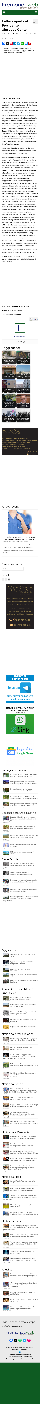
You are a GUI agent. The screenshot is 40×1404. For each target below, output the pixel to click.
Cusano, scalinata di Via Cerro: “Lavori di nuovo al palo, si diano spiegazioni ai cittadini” (20, 1040)
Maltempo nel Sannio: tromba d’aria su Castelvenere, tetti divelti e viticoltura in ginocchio (20, 1065)
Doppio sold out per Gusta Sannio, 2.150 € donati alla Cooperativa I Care (24, 1106)
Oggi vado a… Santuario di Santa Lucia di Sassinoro (24, 981)
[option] (20, 533)
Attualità (22, 34)
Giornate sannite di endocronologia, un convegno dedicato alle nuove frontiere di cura (20, 1123)
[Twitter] (19, 342)
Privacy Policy (16, 1349)
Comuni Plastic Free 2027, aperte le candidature (22, 1182)
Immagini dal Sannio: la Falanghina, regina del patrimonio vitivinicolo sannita (24, 797)
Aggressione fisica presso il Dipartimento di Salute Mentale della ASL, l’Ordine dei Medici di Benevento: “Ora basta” (20, 1090)
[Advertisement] (20, 76)
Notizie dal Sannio (29, 34)
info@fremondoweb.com (13, 1326)
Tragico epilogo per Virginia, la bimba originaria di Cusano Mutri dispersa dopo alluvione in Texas (20, 1227)
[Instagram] (24, 342)
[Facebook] (16, 342)
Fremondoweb (7, 34)
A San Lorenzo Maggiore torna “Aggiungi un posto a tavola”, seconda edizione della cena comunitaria (19, 1056)
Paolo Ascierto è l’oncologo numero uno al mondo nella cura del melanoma (24, 1236)
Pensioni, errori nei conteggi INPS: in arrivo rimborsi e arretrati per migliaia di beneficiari (20, 1275)
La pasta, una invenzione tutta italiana (23, 1026)
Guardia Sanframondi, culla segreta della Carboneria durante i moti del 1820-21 (19, 865)
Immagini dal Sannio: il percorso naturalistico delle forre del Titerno (22, 790)
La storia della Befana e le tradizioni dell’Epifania (22, 1293)
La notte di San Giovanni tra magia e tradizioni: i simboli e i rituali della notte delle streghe (20, 819)
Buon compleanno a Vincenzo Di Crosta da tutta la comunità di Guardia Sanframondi (20, 898)
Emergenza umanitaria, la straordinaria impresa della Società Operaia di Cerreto (20, 882)
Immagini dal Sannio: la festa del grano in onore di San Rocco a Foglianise (23, 804)
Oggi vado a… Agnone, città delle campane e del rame (21, 963)
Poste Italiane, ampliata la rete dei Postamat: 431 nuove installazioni (22, 1189)
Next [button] (36, 534)
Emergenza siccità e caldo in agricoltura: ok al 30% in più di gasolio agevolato (24, 1159)
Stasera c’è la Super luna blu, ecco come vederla (22, 1252)
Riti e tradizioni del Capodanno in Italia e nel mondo (24, 1300)
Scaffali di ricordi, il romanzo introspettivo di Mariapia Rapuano (21, 874)
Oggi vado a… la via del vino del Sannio (23, 975)
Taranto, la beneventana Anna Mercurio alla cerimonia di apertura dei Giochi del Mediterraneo (20, 1197)
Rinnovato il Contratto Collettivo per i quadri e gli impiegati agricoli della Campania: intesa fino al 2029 (19, 1167)
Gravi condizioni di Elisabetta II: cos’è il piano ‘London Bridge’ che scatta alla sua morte (19, 1260)
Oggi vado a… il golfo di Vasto (20, 969)
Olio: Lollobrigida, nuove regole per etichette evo (22, 1206)
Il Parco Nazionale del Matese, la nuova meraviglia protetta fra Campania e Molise (20, 837)
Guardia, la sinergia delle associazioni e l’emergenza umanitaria (23, 890)
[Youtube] (21, 342)
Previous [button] (3, 534)
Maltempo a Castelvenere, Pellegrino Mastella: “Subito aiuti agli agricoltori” (23, 1137)
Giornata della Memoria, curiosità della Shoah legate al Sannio (23, 1013)
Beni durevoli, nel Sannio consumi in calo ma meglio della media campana (24, 1145)
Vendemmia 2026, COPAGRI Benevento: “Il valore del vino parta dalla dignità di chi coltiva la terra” (19, 1114)
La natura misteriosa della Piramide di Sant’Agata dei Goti (23, 1005)
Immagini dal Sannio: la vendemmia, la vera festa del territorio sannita (23, 775)
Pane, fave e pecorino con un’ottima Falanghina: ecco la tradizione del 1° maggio (19, 828)
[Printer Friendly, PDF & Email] (33, 319)
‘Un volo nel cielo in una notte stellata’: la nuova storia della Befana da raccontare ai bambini (20, 1285)
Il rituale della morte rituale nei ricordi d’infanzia (23, 1020)
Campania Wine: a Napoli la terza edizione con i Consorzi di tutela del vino (24, 1152)
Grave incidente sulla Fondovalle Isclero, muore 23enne (21, 1098)
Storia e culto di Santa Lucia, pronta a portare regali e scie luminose (23, 1308)
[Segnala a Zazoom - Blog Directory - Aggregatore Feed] (20, 1352)
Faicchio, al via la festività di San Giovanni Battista (21, 1048)
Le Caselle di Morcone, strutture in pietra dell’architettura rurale (22, 998)
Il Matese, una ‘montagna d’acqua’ (21, 852)
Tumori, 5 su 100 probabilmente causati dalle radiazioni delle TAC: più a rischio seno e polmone (20, 1244)
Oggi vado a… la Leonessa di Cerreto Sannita (22, 955)
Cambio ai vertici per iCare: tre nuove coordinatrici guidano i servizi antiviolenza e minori (19, 1075)
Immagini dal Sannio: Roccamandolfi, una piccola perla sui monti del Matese (23, 782)
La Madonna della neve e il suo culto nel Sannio (23, 845)
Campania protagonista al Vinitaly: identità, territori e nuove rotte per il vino (24, 1213)
